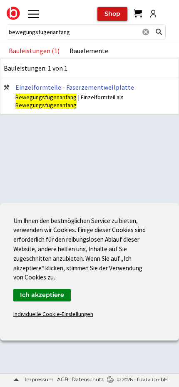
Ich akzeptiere (42, 295)
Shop (112, 13)
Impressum (39, 379)
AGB (62, 379)
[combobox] (73, 32)
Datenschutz (88, 379)
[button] (159, 32)
